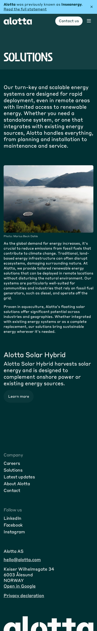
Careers (12, 463)
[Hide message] (91, 7)
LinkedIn (12, 518)
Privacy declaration (24, 595)
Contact (12, 490)
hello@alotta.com (22, 559)
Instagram (14, 531)
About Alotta (17, 483)
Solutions (13, 470)
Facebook (13, 525)
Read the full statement (25, 9)
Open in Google (20, 586)
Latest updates (19, 477)
